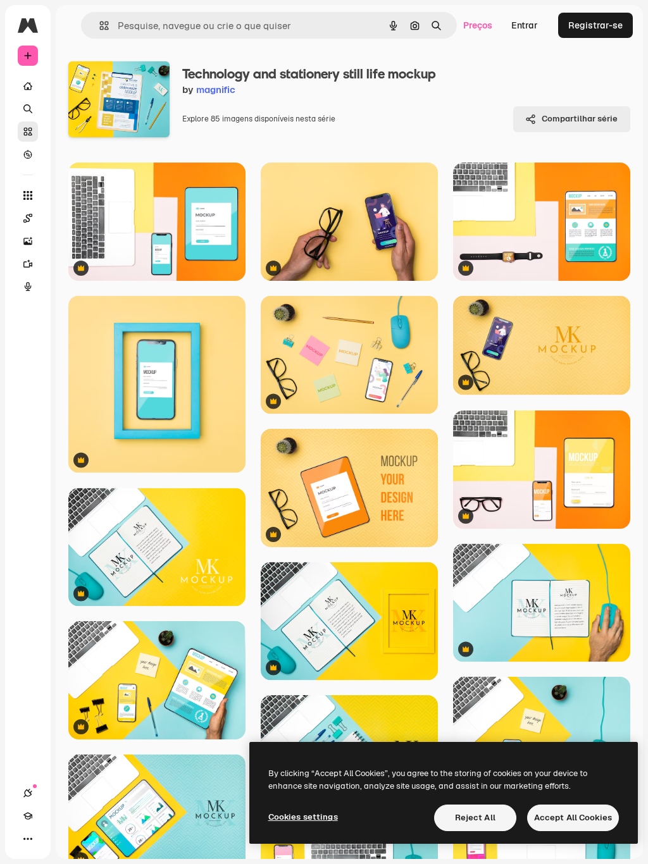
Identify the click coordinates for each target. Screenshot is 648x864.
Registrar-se (595, 25)
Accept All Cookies (573, 817)
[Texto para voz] (28, 286)
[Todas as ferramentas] (28, 195)
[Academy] (28, 816)
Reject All (475, 817)
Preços (477, 25)
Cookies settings (303, 817)
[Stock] (28, 131)
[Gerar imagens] (28, 241)
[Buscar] (28, 109)
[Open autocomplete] (99, 25)
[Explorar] (28, 154)
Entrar (524, 25)
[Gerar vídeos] (28, 264)
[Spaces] (28, 218)
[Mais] (28, 839)
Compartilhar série (580, 118)
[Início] (28, 86)
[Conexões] (28, 793)
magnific (215, 89)
